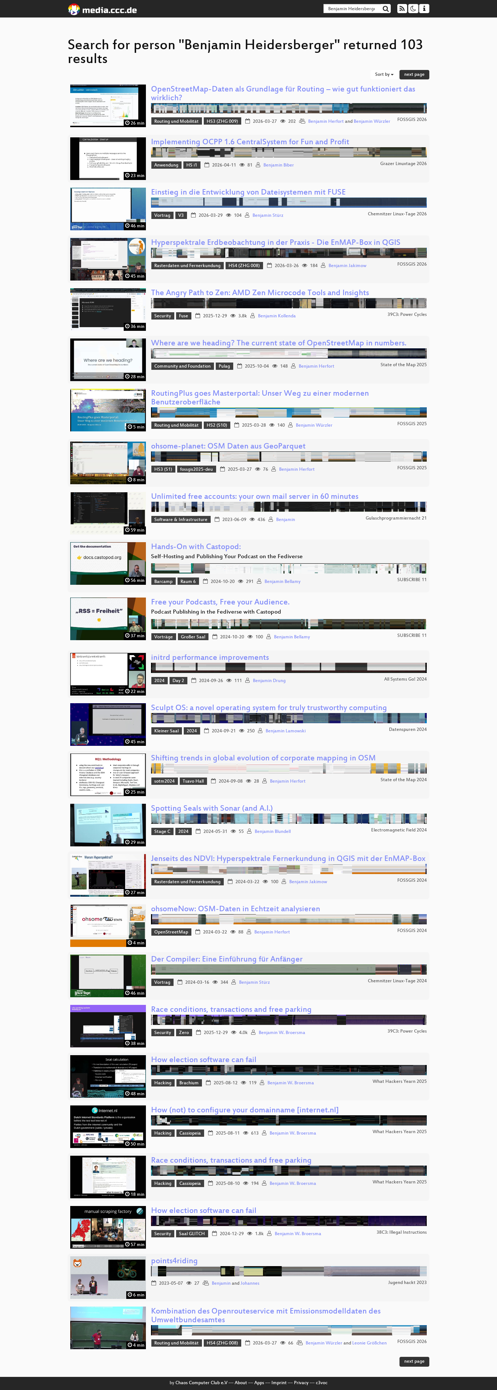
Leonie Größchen (369, 1343)
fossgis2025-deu (196, 469)
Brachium (189, 1083)
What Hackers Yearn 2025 (400, 1081)
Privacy (301, 1383)
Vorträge (163, 637)
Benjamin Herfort (326, 121)
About (241, 1383)
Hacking (162, 1083)
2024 (159, 681)
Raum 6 (188, 581)
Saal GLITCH (192, 1234)
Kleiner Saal (166, 731)
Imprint (279, 1383)
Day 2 (178, 681)
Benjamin (285, 519)
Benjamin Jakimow (347, 266)
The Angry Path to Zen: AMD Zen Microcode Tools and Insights (260, 293)
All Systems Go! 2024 (405, 679)
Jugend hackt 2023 (407, 1282)
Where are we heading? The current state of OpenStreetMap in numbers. (278, 343)
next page (414, 74)
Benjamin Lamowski (286, 731)
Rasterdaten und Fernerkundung (187, 266)
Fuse (183, 316)
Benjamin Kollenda (277, 316)
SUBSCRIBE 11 (412, 580)
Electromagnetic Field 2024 (399, 830)
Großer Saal (193, 637)
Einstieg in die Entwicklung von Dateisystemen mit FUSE (248, 192)
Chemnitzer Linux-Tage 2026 (397, 214)
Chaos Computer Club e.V (201, 1383)
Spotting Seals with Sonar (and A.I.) (212, 809)
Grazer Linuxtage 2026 (403, 164)
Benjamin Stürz (268, 215)
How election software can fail (204, 1060)
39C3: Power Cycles (407, 314)
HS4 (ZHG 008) (244, 266)
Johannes (249, 1283)
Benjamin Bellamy (283, 581)
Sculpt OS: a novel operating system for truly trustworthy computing (269, 708)
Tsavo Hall (193, 781)
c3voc (321, 1383)
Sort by (383, 74)
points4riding (174, 1261)
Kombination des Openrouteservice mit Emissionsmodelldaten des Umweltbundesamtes (266, 1316)
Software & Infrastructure (180, 519)
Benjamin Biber (278, 165)
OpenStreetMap (171, 932)
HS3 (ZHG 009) (222, 121)
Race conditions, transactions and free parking (231, 1010)
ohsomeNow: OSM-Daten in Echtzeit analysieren (235, 909)
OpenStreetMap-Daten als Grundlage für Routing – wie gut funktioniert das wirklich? (283, 94)
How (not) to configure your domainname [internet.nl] (245, 1110)
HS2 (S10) (217, 425)
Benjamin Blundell (273, 831)
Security (162, 316)
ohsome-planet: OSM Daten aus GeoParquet (228, 446)
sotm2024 (164, 781)
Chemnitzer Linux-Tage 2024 (397, 981)
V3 (181, 215)
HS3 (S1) (163, 469)
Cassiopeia (190, 1133)
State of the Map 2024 (404, 780)
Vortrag (162, 215)
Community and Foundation (182, 366)
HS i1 (191, 165)
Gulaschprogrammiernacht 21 (396, 518)
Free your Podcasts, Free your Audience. (220, 602)
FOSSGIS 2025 (412, 424)
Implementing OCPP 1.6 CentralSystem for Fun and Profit (250, 142)
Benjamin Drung (269, 681)
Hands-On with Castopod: (196, 547)
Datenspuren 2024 (408, 729)
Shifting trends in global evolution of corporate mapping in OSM (263, 758)
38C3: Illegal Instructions (402, 1232)
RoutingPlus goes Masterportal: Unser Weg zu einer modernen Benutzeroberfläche (260, 398)
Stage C (162, 831)
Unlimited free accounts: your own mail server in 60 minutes (254, 497)
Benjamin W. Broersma (282, 1032)
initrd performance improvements (210, 658)
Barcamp (163, 581)
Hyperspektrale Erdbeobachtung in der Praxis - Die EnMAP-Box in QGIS (276, 243)
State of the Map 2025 (404, 365)
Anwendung (166, 165)
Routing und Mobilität (176, 121)
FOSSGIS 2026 (412, 119)
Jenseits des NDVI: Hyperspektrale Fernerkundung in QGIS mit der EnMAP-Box (288, 859)
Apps (259, 1383)
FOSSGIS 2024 (412, 880)
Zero (184, 1032)
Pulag (224, 366)
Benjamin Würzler (372, 121)
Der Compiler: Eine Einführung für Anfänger (227, 959)
